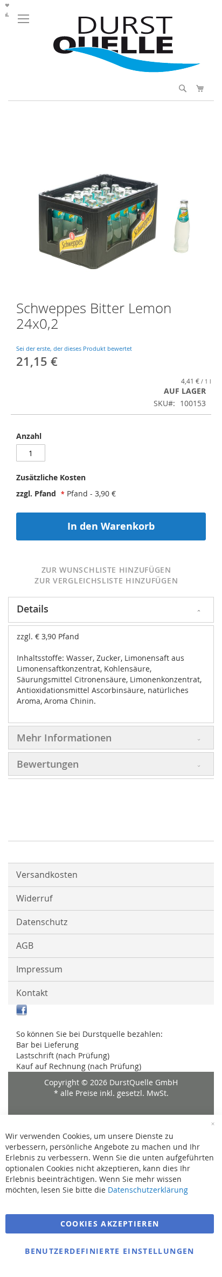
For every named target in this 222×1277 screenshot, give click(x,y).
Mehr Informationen (64, 737)
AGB (24, 945)
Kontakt (32, 993)
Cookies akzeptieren (109, 1223)
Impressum (39, 969)
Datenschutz (41, 922)
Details (32, 608)
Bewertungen (48, 763)
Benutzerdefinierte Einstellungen (109, 1251)
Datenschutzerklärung (148, 1190)
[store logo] (122, 69)
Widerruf (34, 898)
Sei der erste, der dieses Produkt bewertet (74, 348)
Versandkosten (47, 875)
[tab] (111, 480)
